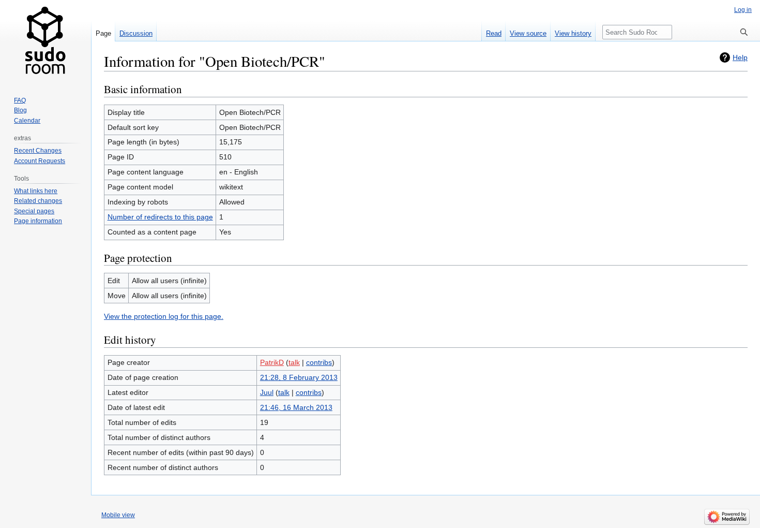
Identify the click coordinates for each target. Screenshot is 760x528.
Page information (38, 221)
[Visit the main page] (45, 41)
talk (294, 362)
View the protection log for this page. (163, 316)
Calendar (27, 120)
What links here (35, 191)
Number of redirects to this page (160, 217)
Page (103, 33)
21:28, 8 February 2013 (299, 377)
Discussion (136, 33)
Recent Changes (38, 150)
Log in (743, 9)
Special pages (34, 211)
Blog (20, 110)
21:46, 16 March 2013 (296, 407)
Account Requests (39, 161)
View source (528, 33)
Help (740, 57)
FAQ (20, 100)
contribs (319, 362)
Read (493, 33)
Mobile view (118, 515)
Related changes (38, 200)
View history (573, 33)
